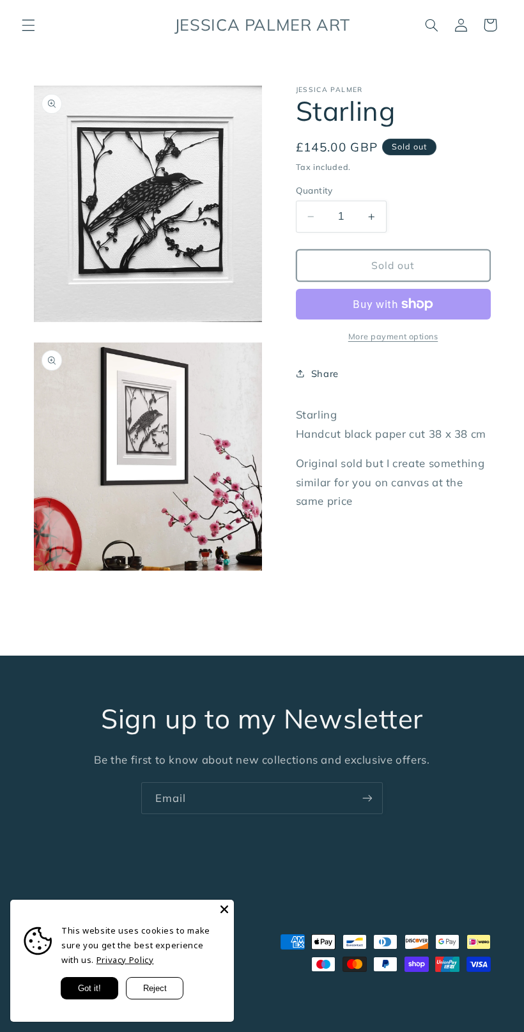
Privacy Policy (125, 960)
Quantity (314, 190)
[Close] (224, 909)
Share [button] (325, 373)
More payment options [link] (393, 336)
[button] (28, 25)
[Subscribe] (367, 797)
